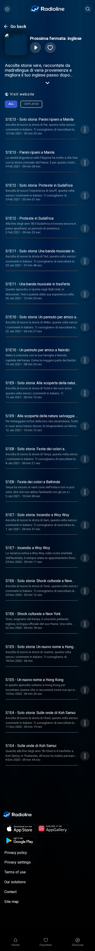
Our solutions (15, 882)
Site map (11, 901)
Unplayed (31, 104)
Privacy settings (17, 862)
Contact (10, 892)
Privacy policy (15, 852)
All (11, 104)
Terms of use (15, 872)
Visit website (22, 94)
